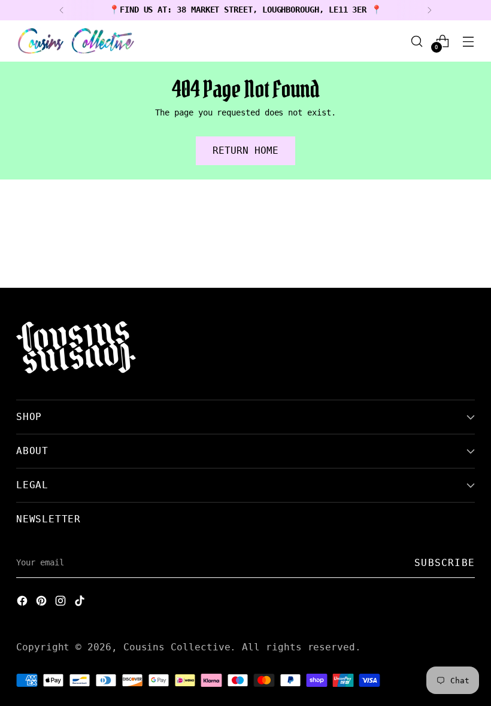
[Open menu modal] (468, 41)
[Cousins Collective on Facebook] (23, 602)
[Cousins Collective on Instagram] (61, 602)
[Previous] (62, 10)
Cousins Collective (177, 647)
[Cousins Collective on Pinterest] (42, 602)
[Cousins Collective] (76, 41)
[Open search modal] (417, 41)
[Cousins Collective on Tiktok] (81, 602)
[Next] (429, 10)
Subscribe (444, 562)
